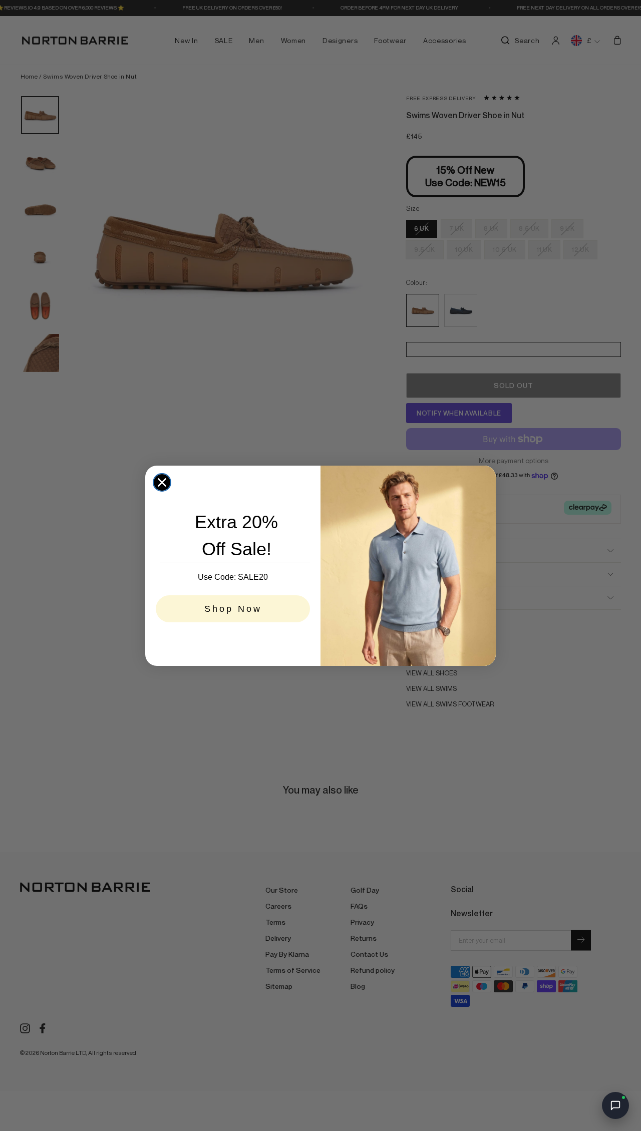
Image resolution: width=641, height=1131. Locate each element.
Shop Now (233, 609)
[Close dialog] (162, 482)
